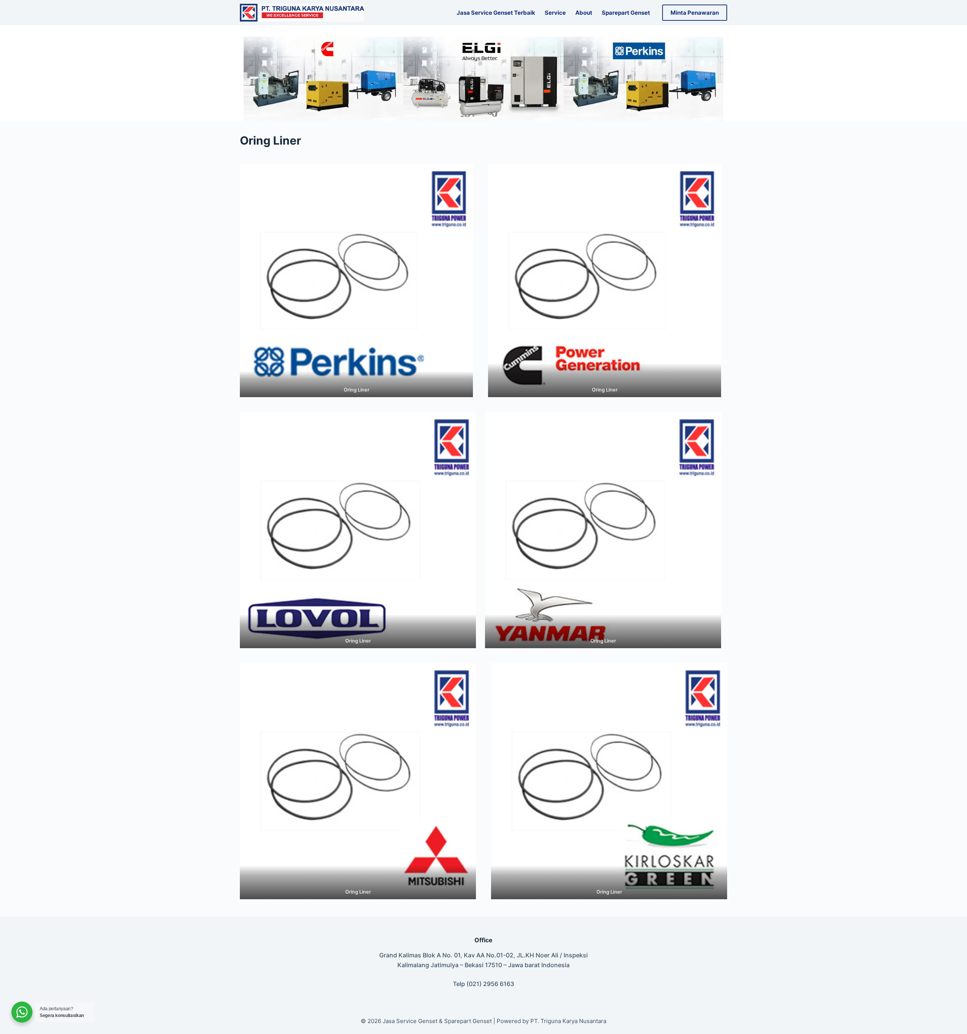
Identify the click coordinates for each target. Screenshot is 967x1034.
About (583, 12)
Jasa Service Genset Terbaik (496, 12)
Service (555, 12)
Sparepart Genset (626, 12)
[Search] (374, 12)
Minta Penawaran (694, 12)
